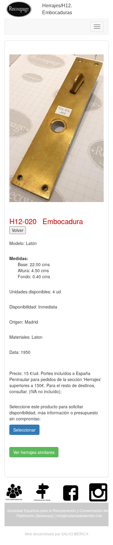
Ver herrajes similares (34, 452)
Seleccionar (24, 430)
